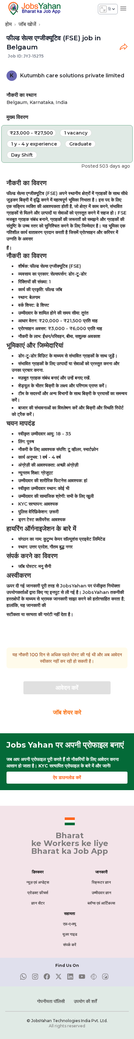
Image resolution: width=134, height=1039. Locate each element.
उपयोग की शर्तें (85, 1001)
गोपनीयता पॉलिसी (51, 1001)
